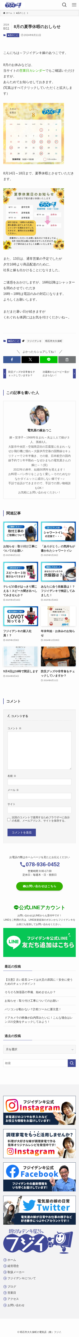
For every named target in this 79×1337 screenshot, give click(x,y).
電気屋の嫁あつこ (39, 430)
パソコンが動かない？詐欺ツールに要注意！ (33, 1009)
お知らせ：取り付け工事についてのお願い (32, 1000)
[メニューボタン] (74, 5)
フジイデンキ (34, 341)
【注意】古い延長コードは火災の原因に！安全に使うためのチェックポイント (39, 981)
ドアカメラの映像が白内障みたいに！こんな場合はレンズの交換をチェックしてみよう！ (39, 1019)
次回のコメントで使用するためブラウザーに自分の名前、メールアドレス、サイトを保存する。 (41, 819)
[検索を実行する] (72, 1063)
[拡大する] (59, 108)
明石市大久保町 (53, 341)
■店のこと (13, 35)
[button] (12, 359)
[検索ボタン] (64, 5)
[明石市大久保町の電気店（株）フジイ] (13, 5)
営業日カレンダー (32, 70)
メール (13, 790)
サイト (11, 804)
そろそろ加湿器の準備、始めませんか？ (30, 992)
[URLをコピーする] (67, 359)
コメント (14, 728)
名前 (11, 776)
